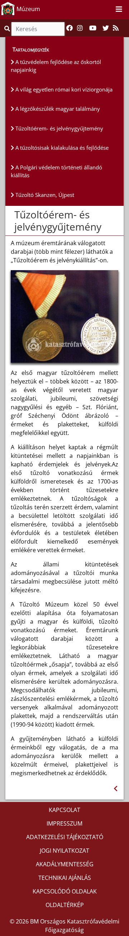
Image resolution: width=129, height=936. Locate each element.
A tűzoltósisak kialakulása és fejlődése (61, 147)
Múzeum (27, 9)
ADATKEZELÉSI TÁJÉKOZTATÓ (64, 837)
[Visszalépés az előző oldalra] (115, 788)
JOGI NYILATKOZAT (64, 851)
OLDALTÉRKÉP (65, 905)
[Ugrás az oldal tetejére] (14, 215)
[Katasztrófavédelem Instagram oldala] (79, 28)
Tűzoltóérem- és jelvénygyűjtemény (58, 128)
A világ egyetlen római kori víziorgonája (63, 89)
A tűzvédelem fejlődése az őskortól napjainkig (56, 66)
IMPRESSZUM (64, 823)
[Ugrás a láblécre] (107, 9)
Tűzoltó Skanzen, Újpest (44, 194)
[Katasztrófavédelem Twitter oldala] (106, 28)
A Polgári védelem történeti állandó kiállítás (56, 171)
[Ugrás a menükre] (91, 9)
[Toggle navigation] (119, 10)
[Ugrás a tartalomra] (99, 9)
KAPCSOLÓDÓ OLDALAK (65, 891)
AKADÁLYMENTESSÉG (65, 864)
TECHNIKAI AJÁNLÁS (64, 878)
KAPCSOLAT (64, 810)
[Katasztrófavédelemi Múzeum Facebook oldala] (69, 28)
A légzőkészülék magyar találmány (57, 108)
